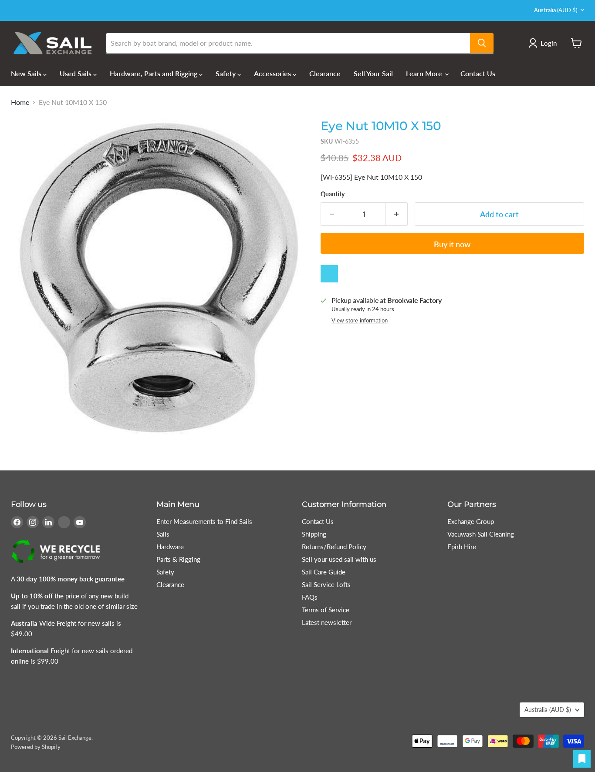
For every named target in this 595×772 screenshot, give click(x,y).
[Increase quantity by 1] (396, 214)
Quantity (333, 194)
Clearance (325, 73)
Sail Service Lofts (326, 584)
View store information (359, 321)
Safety (226, 73)
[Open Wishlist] (582, 759)
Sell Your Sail (373, 73)
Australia (555, 10)
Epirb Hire (461, 546)
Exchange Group (470, 521)
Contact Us (477, 73)
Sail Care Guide (323, 572)
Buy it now (452, 244)
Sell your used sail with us (339, 559)
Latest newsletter (327, 622)
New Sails (27, 73)
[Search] (482, 43)
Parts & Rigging (178, 559)
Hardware (170, 546)
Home (20, 102)
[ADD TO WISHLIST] (329, 273)
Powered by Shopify (36, 746)
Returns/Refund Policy (334, 546)
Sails (162, 534)
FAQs (310, 597)
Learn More (425, 73)
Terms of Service (325, 610)
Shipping (314, 534)
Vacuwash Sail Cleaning (480, 534)
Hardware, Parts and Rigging (154, 73)
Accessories (273, 73)
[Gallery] (158, 276)
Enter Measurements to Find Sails (204, 521)
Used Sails (76, 73)
